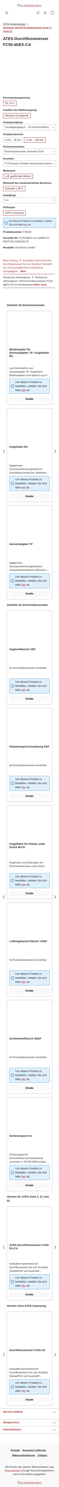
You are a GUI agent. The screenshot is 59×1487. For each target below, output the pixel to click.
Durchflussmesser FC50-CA (27, 1350)
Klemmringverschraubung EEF (29, 746)
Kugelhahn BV (18, 446)
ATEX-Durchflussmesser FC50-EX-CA (29, 1247)
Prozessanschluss (13, 146)
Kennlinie (8, 158)
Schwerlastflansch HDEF (25, 1038)
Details (29, 399)
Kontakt (15, 1450)
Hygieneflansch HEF (22, 649)
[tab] (28, 265)
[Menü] (6, 13)
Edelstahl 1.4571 (14, 188)
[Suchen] (37, 13)
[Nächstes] (55, 451)
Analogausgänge (13, 122)
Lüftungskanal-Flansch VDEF (28, 941)
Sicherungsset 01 (20, 1135)
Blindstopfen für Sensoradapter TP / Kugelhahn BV (29, 353)
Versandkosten (13, 1470)
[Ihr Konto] (45, 13)
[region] (29, 73)
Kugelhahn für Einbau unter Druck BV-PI (27, 845)
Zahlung (42, 1455)
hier (25, 224)
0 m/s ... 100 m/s (34, 140)
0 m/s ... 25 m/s (13, 140)
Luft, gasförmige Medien (18, 176)
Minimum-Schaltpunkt (16, 115)
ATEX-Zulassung (14, 213)
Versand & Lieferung (34, 1450)
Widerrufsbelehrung (23, 1455)
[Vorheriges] (4, 451)
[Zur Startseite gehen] (29, 5)
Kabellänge (9, 195)
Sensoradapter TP (21, 544)
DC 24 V (9, 103)
